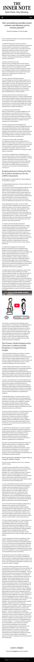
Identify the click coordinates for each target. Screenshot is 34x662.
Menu (30, 17)
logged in (15, 651)
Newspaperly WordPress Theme (21, 659)
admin (25, 31)
